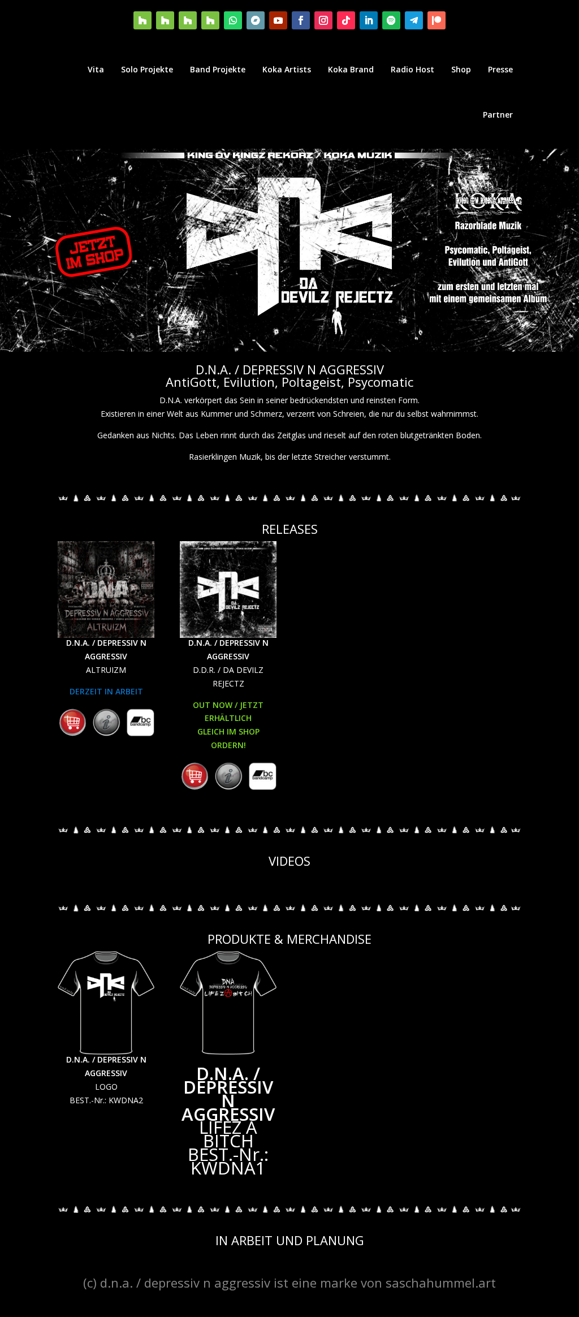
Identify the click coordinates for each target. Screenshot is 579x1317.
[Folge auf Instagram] (323, 20)
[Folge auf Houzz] (142, 20)
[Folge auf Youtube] (278, 20)
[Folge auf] (72, 722)
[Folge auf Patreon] (436, 20)
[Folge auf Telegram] (414, 20)
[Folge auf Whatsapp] (233, 20)
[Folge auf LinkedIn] (369, 20)
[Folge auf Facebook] (301, 20)
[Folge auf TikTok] (346, 20)
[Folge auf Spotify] (391, 20)
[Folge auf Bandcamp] (256, 20)
